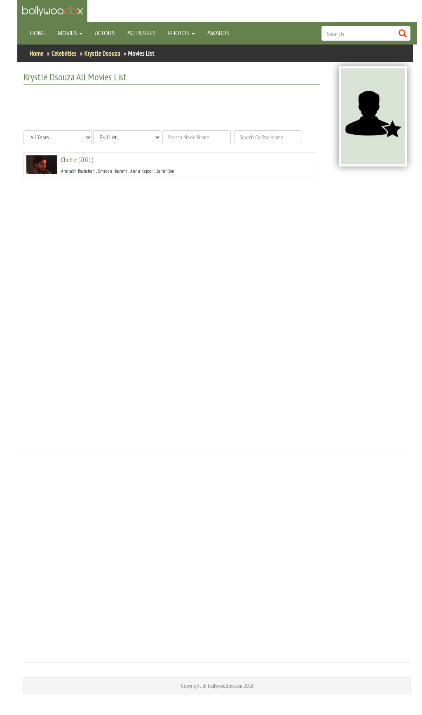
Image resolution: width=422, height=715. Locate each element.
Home (41, 32)
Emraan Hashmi (112, 171)
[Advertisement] (170, 107)
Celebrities (64, 53)
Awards (218, 32)
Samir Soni (166, 171)
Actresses (141, 32)
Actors (105, 32)
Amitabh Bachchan (78, 171)
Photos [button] (179, 32)
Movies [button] (68, 32)
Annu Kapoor (141, 171)
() (77, 160)
